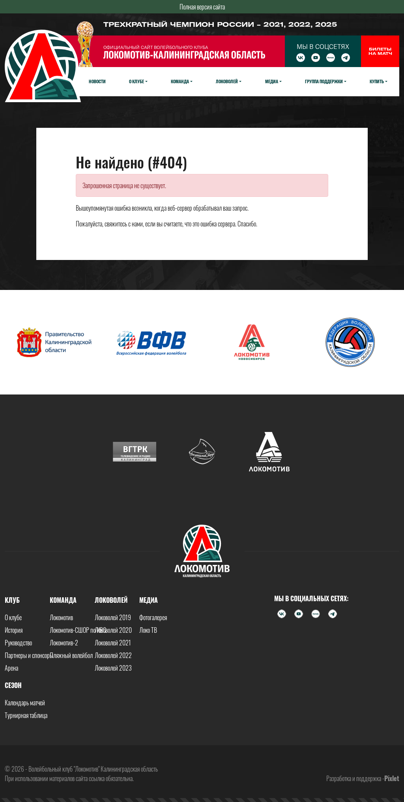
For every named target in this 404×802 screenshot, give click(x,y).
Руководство (18, 642)
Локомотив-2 (64, 642)
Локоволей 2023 (113, 668)
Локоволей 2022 (113, 655)
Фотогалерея (153, 617)
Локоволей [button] (227, 81)
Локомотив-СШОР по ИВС (78, 630)
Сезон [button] (13, 685)
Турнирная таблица (26, 715)
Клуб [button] (12, 600)
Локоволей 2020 (113, 630)
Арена (11, 668)
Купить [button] (377, 81)
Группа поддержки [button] (324, 81)
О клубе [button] (136, 81)
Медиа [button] (271, 81)
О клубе (13, 617)
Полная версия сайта (202, 6)
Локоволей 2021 (113, 642)
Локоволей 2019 (113, 617)
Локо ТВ (148, 630)
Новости (97, 81)
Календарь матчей (25, 702)
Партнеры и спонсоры (29, 655)
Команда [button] (180, 81)
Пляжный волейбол (71, 655)
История (13, 630)
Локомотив (61, 617)
